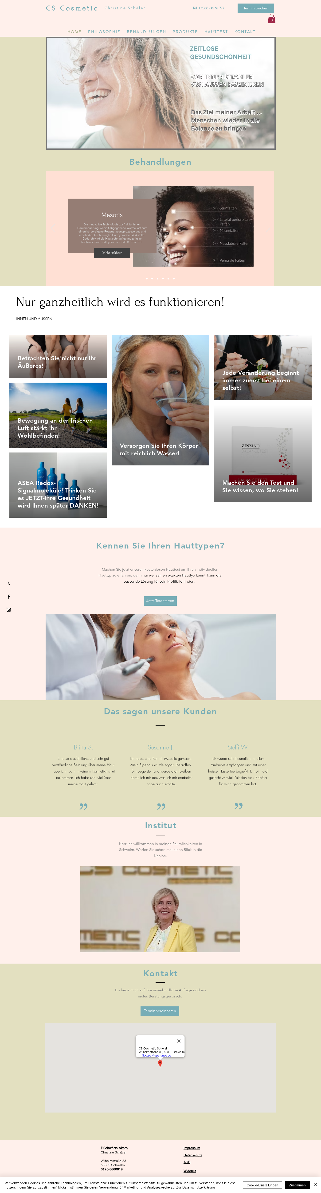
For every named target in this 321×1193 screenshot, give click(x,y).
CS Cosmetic (72, 8)
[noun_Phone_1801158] (9, 583)
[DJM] (147, 278)
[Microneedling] (163, 278)
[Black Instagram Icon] (9, 610)
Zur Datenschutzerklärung (195, 1187)
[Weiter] (268, 228)
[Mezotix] (157, 278)
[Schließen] (315, 1185)
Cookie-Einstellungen (262, 1185)
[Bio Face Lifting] (168, 278)
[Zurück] (53, 228)
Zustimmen (297, 1185)
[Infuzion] (174, 278)
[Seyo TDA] (152, 278)
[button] (256, 8)
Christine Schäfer (125, 8)
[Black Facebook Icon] (9, 596)
